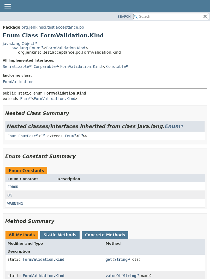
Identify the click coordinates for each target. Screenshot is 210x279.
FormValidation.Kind (65, 48)
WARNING (15, 203)
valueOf (113, 276)
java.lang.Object (18, 43)
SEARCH (124, 17)
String (120, 259)
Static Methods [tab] (59, 235)
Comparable (45, 66)
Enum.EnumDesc (21, 136)
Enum (24, 98)
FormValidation (18, 82)
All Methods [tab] (22, 235)
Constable (116, 66)
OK (9, 195)
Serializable (16, 66)
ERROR (12, 187)
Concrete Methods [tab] (105, 235)
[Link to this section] (73, 113)
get (109, 259)
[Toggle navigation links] (7, 6)
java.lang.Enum (25, 48)
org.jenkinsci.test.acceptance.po (53, 27)
